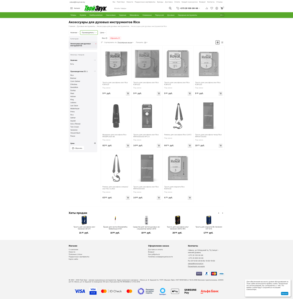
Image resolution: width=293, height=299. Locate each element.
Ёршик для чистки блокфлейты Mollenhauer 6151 (115, 228)
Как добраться (154, 254)
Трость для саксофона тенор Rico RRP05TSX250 (208, 135)
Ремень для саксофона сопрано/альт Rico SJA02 (115, 188)
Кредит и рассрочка (190, 2)
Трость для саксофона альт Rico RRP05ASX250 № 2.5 (146, 135)
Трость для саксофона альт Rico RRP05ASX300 (146, 188)
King (72, 99)
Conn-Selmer (75, 81)
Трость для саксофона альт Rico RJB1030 (207, 83)
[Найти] (170, 8)
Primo (72, 112)
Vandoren (73, 130)
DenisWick (74, 87)
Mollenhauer (74, 108)
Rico (72, 75)
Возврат (202, 2)
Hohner (73, 96)
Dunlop (73, 90)
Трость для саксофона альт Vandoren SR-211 (84, 228)
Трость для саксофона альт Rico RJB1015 (177, 83)
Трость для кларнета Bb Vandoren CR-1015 (208, 228)
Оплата (177, 2)
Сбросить (114, 38)
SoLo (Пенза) (75, 124)
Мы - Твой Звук (119, 2)
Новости (129, 2)
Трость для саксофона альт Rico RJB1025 (115, 83)
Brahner (73, 78)
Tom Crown (74, 127)
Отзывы (219, 2)
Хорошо (285, 293)
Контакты (211, 2)
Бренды (160, 2)
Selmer (73, 118)
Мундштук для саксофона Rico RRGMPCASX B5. (114, 135)
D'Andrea (73, 84)
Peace (72, 136)
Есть (72, 64)
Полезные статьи (75, 254)
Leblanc (73, 102)
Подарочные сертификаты (145, 2)
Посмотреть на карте (196, 266)
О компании (73, 249)
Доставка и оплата (155, 249)
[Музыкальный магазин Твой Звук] (95, 8)
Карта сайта (73, 259)
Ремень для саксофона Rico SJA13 (177, 135)
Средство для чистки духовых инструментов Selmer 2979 (146, 228)
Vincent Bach (75, 133)
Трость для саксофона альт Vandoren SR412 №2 (178, 228)
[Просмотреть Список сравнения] (206, 8)
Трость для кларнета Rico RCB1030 (174, 188)
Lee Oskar (74, 106)
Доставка (169, 2)
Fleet (72, 93)
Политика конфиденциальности (160, 257)
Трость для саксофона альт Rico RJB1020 (146, 83)
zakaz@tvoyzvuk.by (77, 2)
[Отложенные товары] (211, 8)
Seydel (73, 121)
